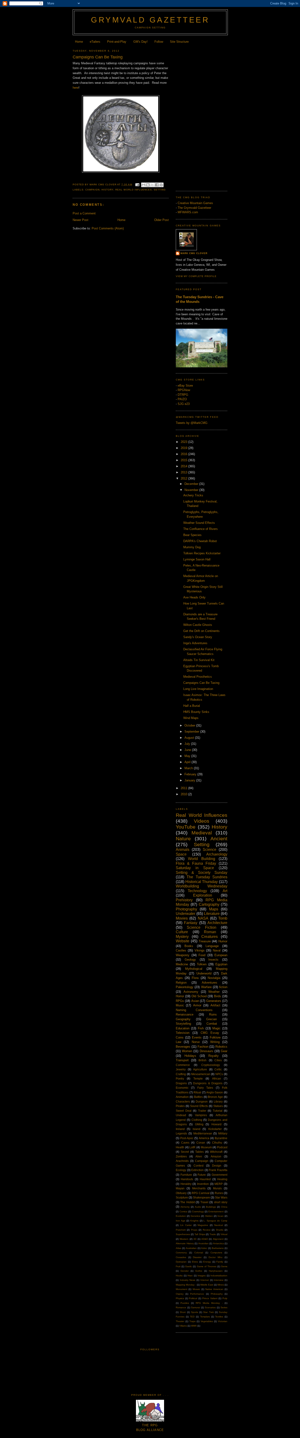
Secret (185, 1151)
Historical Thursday (201, 882)
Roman (210, 932)
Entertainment (216, 1211)
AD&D (204, 1239)
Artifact (215, 1005)
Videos (201, 821)
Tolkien (201, 964)
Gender (184, 1271)
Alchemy (185, 1207)
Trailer (202, 1110)
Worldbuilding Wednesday (201, 886)
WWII (194, 1325)
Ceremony (181, 1252)
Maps (213, 909)
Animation (182, 1096)
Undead (181, 1115)
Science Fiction (201, 927)
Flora (195, 978)
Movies (182, 918)
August (189, 737)
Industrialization (218, 1275)
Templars (205, 1316)
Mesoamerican (200, 1074)
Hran (190, 1275)
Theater (180, 1321)
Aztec (204, 1248)
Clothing (196, 1119)
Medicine (182, 964)
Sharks (219, 1230)
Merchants (199, 1188)
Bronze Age (215, 1096)
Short (183, 1312)
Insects (213, 959)
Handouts (187, 1179)
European (220, 955)
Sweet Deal (183, 1110)
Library (218, 1101)
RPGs (180, 1001)
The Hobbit (187, 1202)
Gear (224, 1051)
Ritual (197, 1092)
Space (181, 854)
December (191, 484)
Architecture (217, 923)
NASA (203, 918)
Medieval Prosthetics (197, 676)
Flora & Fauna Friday (196, 863)
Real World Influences (133, 189)
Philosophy (217, 1294)
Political (193, 1298)
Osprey (180, 1294)
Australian (191, 1248)
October (190, 725)
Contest (198, 1165)
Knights (194, 1220)
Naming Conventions (194, 1010)
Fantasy (190, 923)
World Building (201, 859)
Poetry (180, 1078)
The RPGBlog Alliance (150, 1427)
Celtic (218, 1069)
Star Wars (221, 1197)
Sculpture (182, 1197)
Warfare (206, 987)
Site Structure (179, 41)
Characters (183, 1101)
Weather (214, 991)
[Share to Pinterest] (161, 185)
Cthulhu (217, 1142)
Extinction (197, 1170)
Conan (200, 1142)
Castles (181, 950)
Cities (218, 1060)
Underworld (203, 973)
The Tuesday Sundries (207, 877)
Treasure (205, 941)
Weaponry (182, 955)
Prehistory (184, 900)
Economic (182, 1087)
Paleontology (184, 987)
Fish (201, 1028)
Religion (181, 982)
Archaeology (216, 854)
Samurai (195, 1307)
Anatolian (203, 1243)
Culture (182, 932)
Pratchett (181, 1230)
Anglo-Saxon (214, 1092)
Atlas (178, 1248)
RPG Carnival (201, 1193)
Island (196, 1128)
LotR (192, 1147)
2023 (184, 442)
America (204, 1138)
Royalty (213, 1056)
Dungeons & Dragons (207, 1083)
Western (184, 1239)
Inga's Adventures (195, 643)
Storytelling (183, 1023)
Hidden (209, 1216)
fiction (223, 987)
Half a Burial (191, 706)
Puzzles (184, 1303)
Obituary (181, 1193)
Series (224, 1307)
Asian (195, 1001)
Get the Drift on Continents (201, 631)
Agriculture (200, 1069)
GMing (199, 1124)
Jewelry (181, 1069)
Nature (183, 838)
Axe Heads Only (194, 597)
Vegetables (207, 1321)
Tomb (222, 918)
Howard (216, 1124)
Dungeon (202, 1101)
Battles (198, 1096)
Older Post (161, 220)
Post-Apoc (186, 1138)
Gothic (198, 1271)
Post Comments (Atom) (108, 228)
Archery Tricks (193, 495)
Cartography (209, 904)
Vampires (201, 1115)
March (189, 768)
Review (206, 1230)
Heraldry (185, 1183)
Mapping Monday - (186, 1284)
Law (178, 1042)
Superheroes (183, 1234)
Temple (198, 1078)
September (192, 731)
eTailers (95, 41)
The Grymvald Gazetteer (194, 207)
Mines (221, 1284)
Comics (183, 1211)
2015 (184, 460)
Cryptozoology (210, 1064)
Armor (197, 1005)
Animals (182, 850)
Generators (213, 1001)
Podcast (222, 1147)
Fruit (178, 1266)
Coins (180, 1037)
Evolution (181, 1216)
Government (219, 1174)
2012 (184, 478)
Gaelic (188, 1266)
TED (192, 1316)
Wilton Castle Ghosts (197, 625)
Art (225, 891)
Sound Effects (199, 1105)
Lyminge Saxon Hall (196, 559)
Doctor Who (216, 1257)
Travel (204, 1202)
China (224, 1207)
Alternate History (185, 1243)
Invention (203, 1183)
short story (220, 1202)
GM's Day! (140, 41)
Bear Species (192, 535)
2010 (184, 794)
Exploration (202, 895)
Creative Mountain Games (195, 203)
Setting (160, 189)
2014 (184, 466)
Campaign (92, 189)
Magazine (203, 1225)
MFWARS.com (188, 212)
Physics (180, 1298)
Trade (213, 1234)
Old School (199, 996)
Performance (197, 1294)
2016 (184, 454)
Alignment (218, 1239)
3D (194, 1239)
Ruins (213, 1014)
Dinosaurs (206, 1051)
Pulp (224, 1298)
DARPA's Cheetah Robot (200, 541)
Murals (217, 1188)
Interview (218, 1280)
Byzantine (221, 1138)
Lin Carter (186, 1225)
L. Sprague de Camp (215, 1220)
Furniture (186, 1174)
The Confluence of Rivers (200, 529)
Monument (181, 1289)
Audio (198, 1207)
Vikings (200, 950)
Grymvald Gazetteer (150, 20)
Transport (182, 1060)
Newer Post (80, 220)
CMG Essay (210, 1033)
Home (79, 41)
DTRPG (183, 394)
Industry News (187, 1280)
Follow (158, 41)
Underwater (185, 914)
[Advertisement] (201, 116)
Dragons (181, 1083)
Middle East (206, 1284)
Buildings (211, 1207)
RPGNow (184, 390)
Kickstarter (215, 1128)
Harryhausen (216, 1271)
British (202, 1060)
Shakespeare (201, 1197)
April (187, 762)
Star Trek (208, 1312)
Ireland (180, 1128)
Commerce (183, 1064)
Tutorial (217, 1110)
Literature (212, 914)
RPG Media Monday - (209, 1303)
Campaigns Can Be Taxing (201, 683)
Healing (222, 1179)
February (190, 774)
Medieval (201, 832)
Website (182, 941)
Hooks (179, 1275)
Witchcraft (216, 1151)
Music (180, 1005)
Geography (183, 1019)
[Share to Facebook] (156, 185)
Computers (216, 1252)
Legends (181, 1133)
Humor (222, 941)
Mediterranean (202, 1133)
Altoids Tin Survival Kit (198, 660)
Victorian (222, 1321)
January (190, 780)
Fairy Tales (205, 1087)
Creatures (209, 937)
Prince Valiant (210, 1298)
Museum (206, 1147)
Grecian (211, 1019)
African (216, 1078)
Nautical (218, 1225)
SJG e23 (184, 404)
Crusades (181, 1257)
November (191, 490)
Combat (211, 1023)
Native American (214, 1289)
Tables (199, 1151)
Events (197, 1037)
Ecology (181, 1170)
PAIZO (182, 399)
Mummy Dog (192, 547)
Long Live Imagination (198, 689)
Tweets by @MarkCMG (191, 423)
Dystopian (181, 1261)
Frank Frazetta (218, 1170)
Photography (186, 909)
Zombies (181, 1156)
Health (180, 1147)
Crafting (181, 1074)
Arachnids (182, 1160)
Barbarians (218, 1248)
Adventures (209, 982)
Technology (197, 891)
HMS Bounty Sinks (196, 712)
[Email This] (143, 185)
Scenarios (210, 1307)
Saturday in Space (195, 868)
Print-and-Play (116, 41)
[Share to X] (152, 185)
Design (216, 1165)
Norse (196, 1042)
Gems (224, 1266)
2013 (184, 472)
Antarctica (218, 1243)
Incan (221, 1216)
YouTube (185, 826)
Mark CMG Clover (193, 253)
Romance (181, 1307)
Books (188, 946)
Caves (185, 1142)
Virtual (224, 1234)
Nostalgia (214, 978)
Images (202, 1275)
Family (219, 1261)
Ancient (218, 838)
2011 (184, 788)
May (187, 756)
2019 (184, 448)
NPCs (219, 1074)
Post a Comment (84, 213)
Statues (218, 1105)
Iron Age (180, 1220)
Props (194, 1230)
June (188, 750)
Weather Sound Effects (199, 523)
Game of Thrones (206, 1266)
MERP (218, 1183)
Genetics (195, 1216)
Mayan (180, 1188)
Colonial (198, 1252)
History (107, 189)
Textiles (219, 1316)
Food (202, 955)
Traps (192, 1321)
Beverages (183, 1046)
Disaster (197, 1257)
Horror (180, 996)
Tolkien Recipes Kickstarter (202, 553)
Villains (183, 1325)
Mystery (182, 937)
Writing (215, 1042)
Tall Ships (200, 1234)
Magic (216, 1028)
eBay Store (185, 385)
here (76, 87)
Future (202, 1174)
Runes (219, 1193)
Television (182, 1033)
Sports (194, 1312)
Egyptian (221, 964)
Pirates (180, 1105)
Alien (198, 1156)
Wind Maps (191, 718)
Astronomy (191, 991)
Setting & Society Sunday (201, 873)
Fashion (203, 1046)
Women (187, 1051)
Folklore (215, 1037)
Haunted (205, 1179)
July (187, 744)
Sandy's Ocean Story (197, 637)
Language (212, 946)
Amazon (216, 1156)
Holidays (190, 1056)
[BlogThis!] (148, 185)
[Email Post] (137, 184)
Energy (207, 1261)
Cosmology (198, 1211)
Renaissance (184, 1014)
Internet (204, 1280)
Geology (190, 959)
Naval (217, 950)
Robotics (221, 1046)
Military (222, 1133)
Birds (217, 996)
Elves (195, 1261)
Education (182, 1028)
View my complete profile (196, 276)
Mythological (193, 968)
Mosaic (196, 1289)
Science (209, 850)
